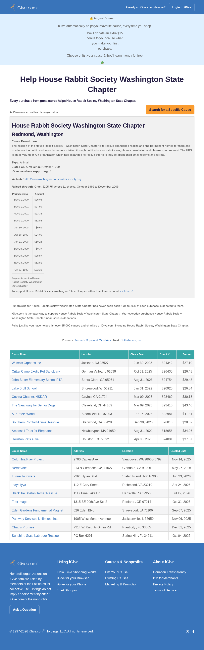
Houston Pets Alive (25, 439)
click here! (126, 291)
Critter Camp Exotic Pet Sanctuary (36, 371)
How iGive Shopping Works (76, 572)
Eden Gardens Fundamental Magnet (37, 510)
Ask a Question (24, 609)
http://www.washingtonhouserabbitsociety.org (53, 179)
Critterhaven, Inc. (131, 340)
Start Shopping (67, 590)
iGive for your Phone (71, 584)
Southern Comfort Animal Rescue (35, 422)
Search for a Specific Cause (170, 109)
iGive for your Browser (73, 578)
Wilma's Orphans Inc (26, 363)
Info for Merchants (165, 578)
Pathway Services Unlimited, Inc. (35, 518)
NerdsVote (19, 468)
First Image (19, 501)
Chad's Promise (23, 527)
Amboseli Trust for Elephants (32, 431)
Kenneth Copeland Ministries (93, 340)
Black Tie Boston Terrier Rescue (34, 493)
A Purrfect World (23, 414)
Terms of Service (165, 590)
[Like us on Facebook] (193, 631)
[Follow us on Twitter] (187, 631)
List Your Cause (116, 572)
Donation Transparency (169, 572)
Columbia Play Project (27, 459)
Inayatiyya (19, 485)
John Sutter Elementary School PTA (37, 380)
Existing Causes (116, 578)
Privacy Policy (163, 584)
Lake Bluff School (24, 388)
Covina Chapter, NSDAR (29, 396)
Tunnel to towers (23, 476)
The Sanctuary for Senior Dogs (33, 405)
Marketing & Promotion (121, 584)
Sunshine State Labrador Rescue (35, 535)
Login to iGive (181, 7)
